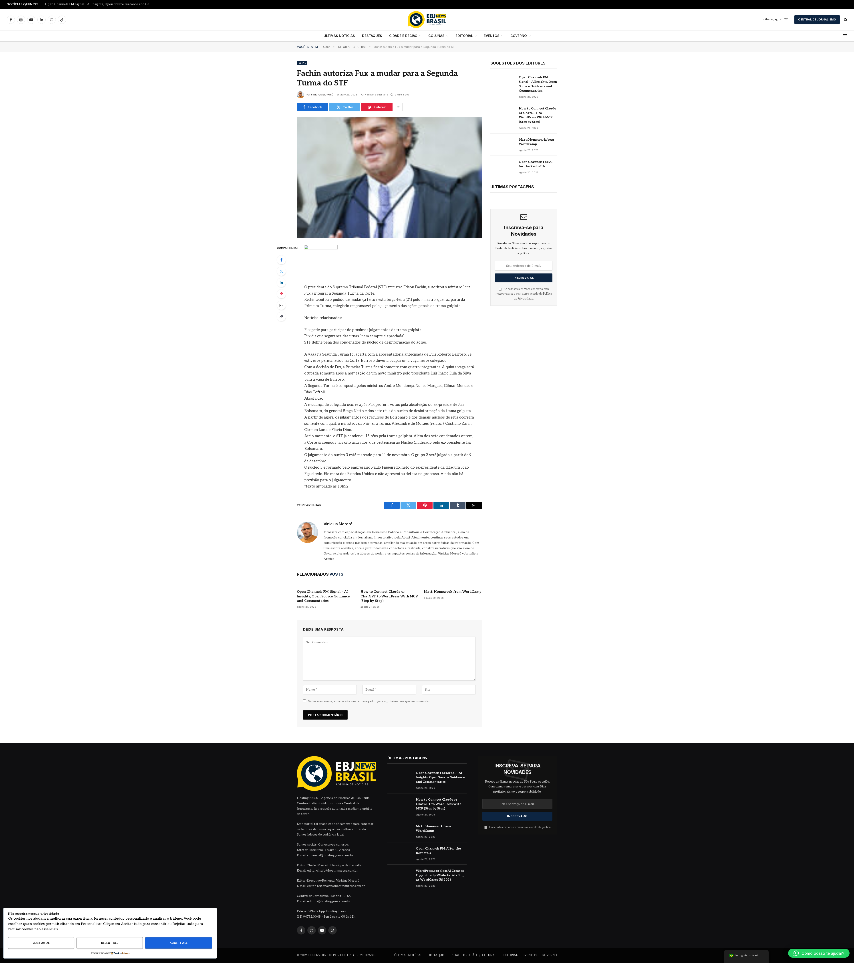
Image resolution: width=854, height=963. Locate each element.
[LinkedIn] (281, 282)
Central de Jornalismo (817, 19)
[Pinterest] (281, 293)
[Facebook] (281, 259)
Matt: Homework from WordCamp (452, 592)
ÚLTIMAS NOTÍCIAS (339, 36)
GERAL (302, 63)
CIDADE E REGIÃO (403, 36)
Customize (41, 943)
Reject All (109, 943)
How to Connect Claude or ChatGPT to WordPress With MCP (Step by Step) (100, 4)
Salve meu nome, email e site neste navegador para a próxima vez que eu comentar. (369, 701)
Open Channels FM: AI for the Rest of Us (535, 164)
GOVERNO (518, 36)
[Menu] (845, 36)
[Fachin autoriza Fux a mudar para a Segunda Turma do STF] (389, 177)
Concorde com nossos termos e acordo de (519, 827)
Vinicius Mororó (322, 94)
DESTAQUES (372, 36)
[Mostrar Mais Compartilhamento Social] (398, 107)
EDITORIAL (464, 36)
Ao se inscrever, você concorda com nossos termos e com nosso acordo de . (524, 293)
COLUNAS (436, 36)
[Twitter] (281, 271)
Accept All (179, 943)
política (546, 827)
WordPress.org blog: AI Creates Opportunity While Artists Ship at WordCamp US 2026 (440, 875)
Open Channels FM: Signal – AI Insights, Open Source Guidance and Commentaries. (323, 596)
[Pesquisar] (845, 20)
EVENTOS (492, 36)
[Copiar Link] (281, 316)
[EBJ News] (427, 19)
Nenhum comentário (376, 94)
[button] (819, 953)
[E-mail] (281, 305)
